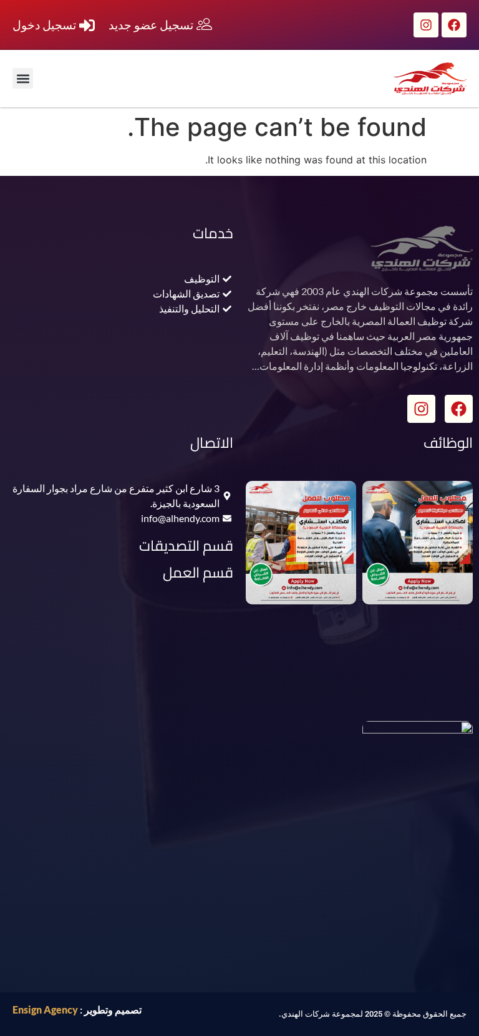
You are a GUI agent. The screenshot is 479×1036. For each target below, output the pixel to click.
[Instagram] (426, 24)
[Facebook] (454, 24)
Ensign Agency (45, 1009)
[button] (22, 78)
